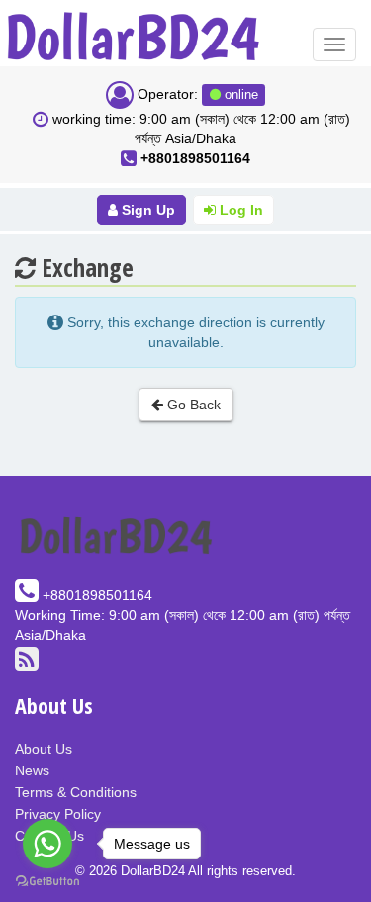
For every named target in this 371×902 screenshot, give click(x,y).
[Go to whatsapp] (47, 843)
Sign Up (146, 210)
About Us (43, 749)
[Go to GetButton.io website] (47, 881)
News (32, 770)
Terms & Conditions (76, 792)
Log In (239, 210)
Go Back (192, 404)
